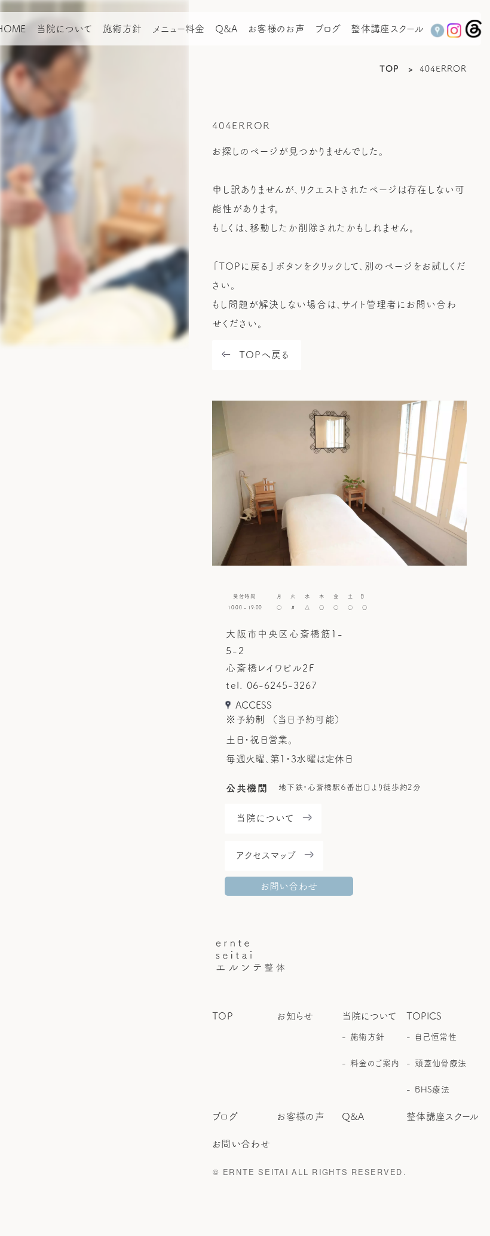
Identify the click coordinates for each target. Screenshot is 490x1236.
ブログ (328, 28)
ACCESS (253, 705)
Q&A (226, 28)
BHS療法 (432, 1089)
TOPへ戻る (264, 354)
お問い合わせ (289, 886)
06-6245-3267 (282, 685)
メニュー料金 (178, 28)
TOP (389, 69)
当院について (64, 28)
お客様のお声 (276, 28)
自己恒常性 (435, 1037)
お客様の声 (300, 1116)
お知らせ (295, 1016)
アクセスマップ (266, 855)
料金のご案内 (375, 1063)
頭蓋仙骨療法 (440, 1063)
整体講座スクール (387, 28)
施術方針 (122, 28)
